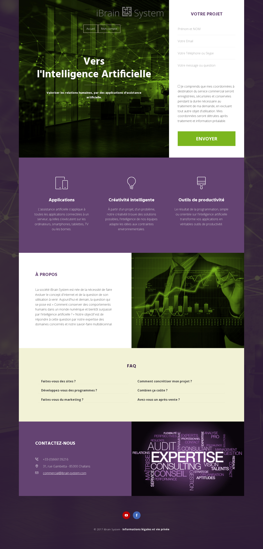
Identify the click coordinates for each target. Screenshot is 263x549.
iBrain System (130, 13)
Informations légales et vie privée (145, 529)
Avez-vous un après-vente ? (158, 399)
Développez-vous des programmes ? (69, 390)
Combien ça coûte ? (152, 390)
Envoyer (206, 138)
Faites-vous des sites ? (58, 381)
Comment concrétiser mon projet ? (164, 381)
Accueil (90, 28)
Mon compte (109, 28)
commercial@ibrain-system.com (64, 473)
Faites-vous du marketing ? (62, 399)
